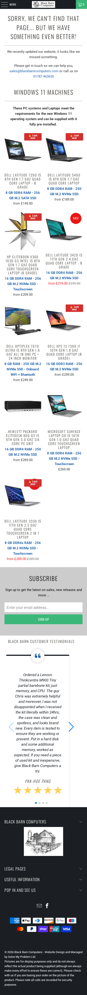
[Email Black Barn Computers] (39, 906)
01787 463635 (43, 76)
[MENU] (2, 4)
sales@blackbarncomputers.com (33, 71)
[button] (71, 727)
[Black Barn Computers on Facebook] (47, 906)
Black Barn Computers (28, 952)
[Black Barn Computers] (43, 4)
